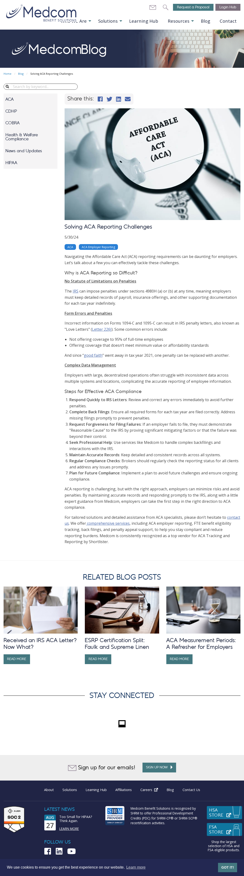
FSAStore (225, 829)
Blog (205, 21)
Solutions (108, 21)
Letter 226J (102, 329)
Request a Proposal (193, 7)
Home (7, 73)
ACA (9, 99)
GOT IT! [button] (227, 867)
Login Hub (227, 7)
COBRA (12, 123)
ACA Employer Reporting (98, 247)
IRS (75, 291)
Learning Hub (143, 21)
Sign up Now (158, 767)
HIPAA (11, 163)
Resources (178, 21)
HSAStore (225, 813)
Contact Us (191, 789)
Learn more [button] (136, 867)
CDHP (11, 111)
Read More (16, 659)
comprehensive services (108, 523)
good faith (93, 355)
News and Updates (23, 151)
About (49, 789)
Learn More (69, 828)
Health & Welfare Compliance (21, 137)
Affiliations (123, 789)
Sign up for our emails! (105, 767)
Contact (228, 21)
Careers (151, 789)
